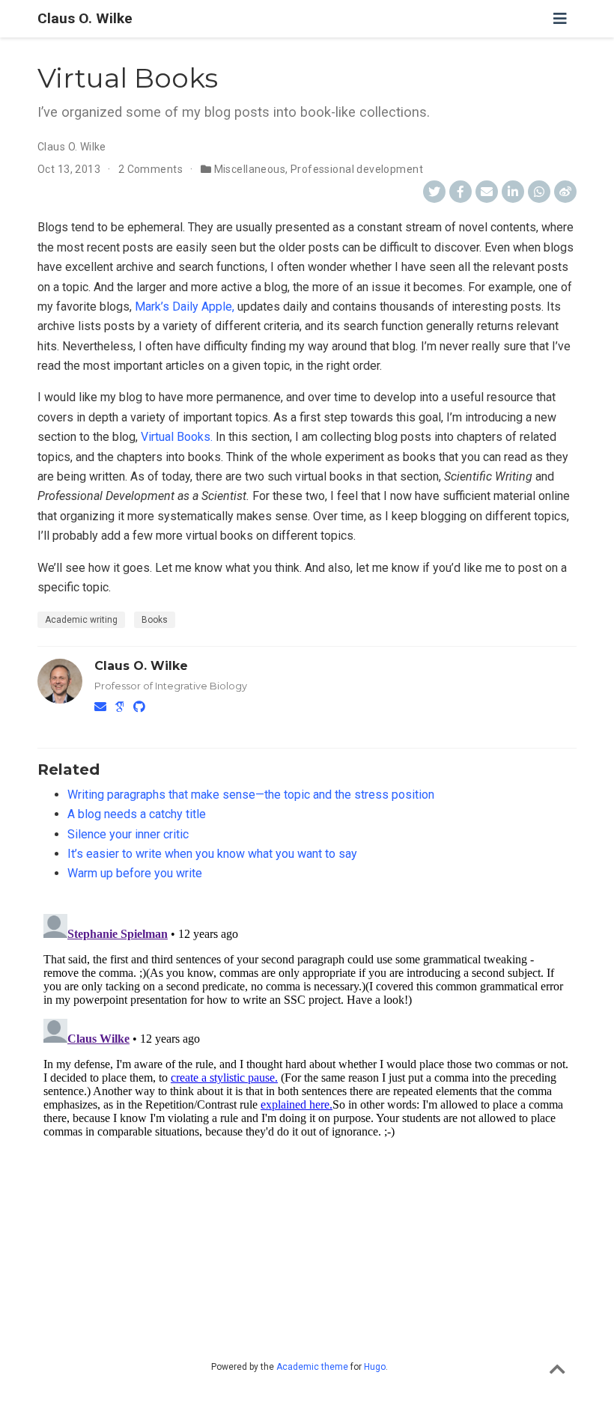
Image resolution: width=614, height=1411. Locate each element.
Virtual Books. (177, 437)
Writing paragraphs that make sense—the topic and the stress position (250, 794)
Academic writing (81, 620)
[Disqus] (307, 1095)
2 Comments (150, 169)
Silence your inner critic (128, 834)
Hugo (375, 1367)
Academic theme (312, 1367)
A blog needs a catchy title (136, 814)
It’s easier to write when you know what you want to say (212, 854)
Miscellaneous (249, 169)
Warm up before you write (134, 873)
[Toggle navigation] (560, 18)
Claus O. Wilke (85, 18)
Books (155, 620)
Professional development (357, 169)
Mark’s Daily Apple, (184, 306)
